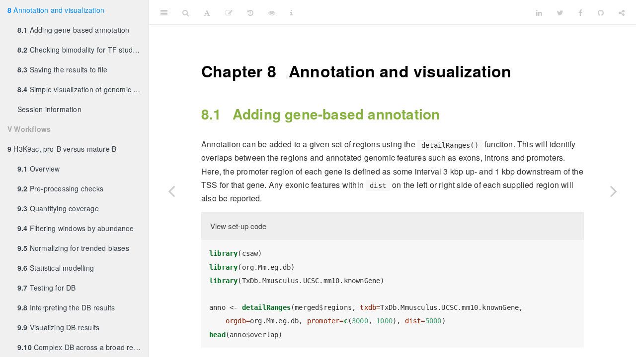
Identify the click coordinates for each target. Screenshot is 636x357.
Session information (49, 109)
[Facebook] (580, 12)
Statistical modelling (55, 268)
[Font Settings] (207, 12)
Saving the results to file (62, 69)
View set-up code (238, 226)
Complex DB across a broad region (82, 347)
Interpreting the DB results (66, 307)
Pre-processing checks (60, 188)
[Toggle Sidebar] (164, 12)
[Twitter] (560, 12)
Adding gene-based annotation (73, 30)
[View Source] (272, 12)
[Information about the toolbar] (291, 12)
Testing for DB (46, 288)
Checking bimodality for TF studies (79, 50)
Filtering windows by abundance (75, 228)
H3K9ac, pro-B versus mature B (61, 149)
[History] (250, 12)
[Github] (600, 12)
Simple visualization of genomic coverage (83, 89)
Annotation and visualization (55, 10)
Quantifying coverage (58, 208)
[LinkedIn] (539, 12)
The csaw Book (414, 12)
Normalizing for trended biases (73, 248)
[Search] (185, 12)
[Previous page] (171, 191)
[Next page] (613, 191)
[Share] (621, 12)
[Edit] (229, 12)
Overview (38, 169)
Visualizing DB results (58, 327)
